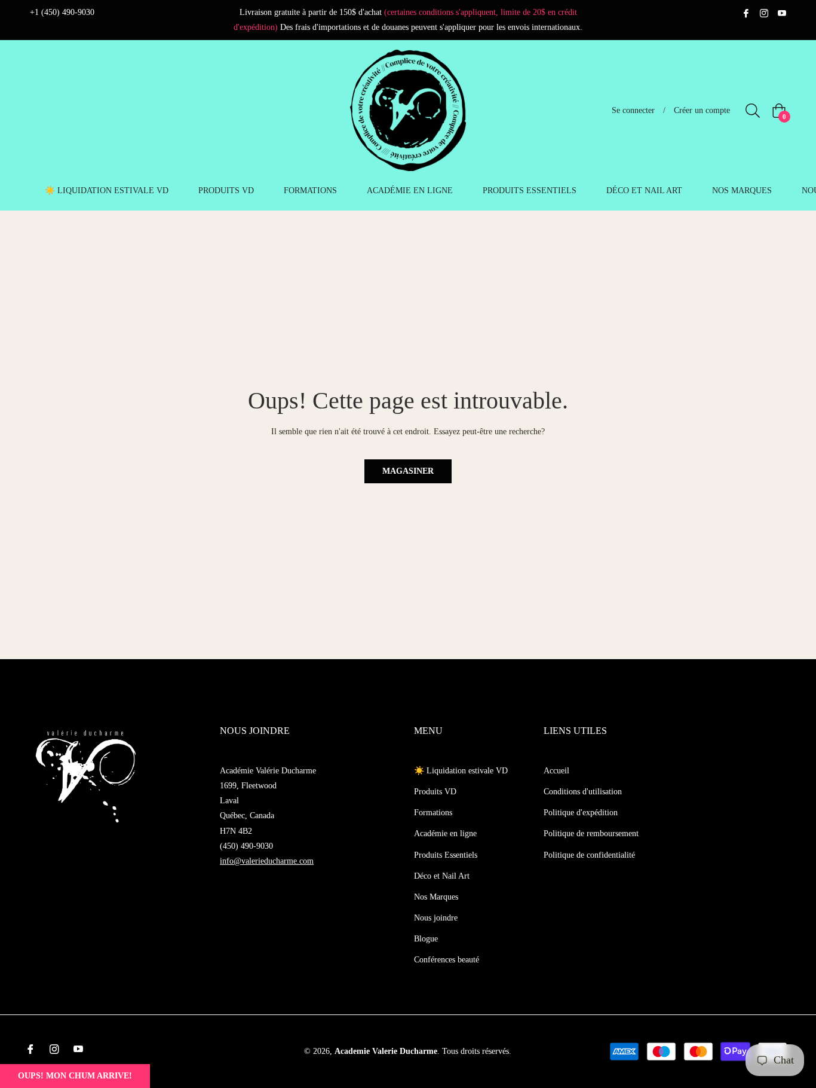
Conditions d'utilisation (583, 791)
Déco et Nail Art (442, 875)
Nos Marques (436, 896)
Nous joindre (436, 917)
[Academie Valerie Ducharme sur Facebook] (746, 12)
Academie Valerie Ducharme (386, 1051)
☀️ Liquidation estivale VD (461, 770)
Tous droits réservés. (476, 1051)
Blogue (426, 938)
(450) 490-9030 (246, 846)
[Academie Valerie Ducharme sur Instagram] (764, 12)
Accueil (556, 770)
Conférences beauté (446, 959)
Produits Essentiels (445, 855)
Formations (433, 812)
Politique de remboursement (591, 833)
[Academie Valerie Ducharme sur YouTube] (782, 12)
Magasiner (408, 471)
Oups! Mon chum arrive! (75, 1075)
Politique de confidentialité (589, 855)
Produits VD (435, 791)
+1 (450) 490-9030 (62, 12)
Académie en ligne (445, 833)
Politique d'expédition (581, 812)
